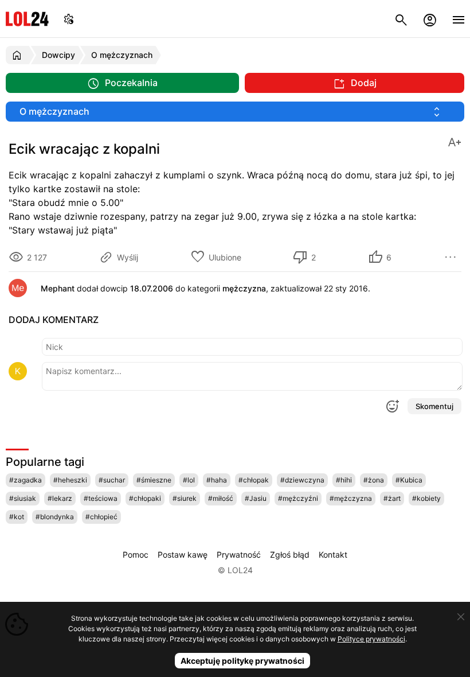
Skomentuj (434, 406)
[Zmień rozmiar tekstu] (454, 141)
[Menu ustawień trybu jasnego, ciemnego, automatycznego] (68, 18)
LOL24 (27, 18)
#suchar (112, 480)
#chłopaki (145, 498)
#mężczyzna (351, 498)
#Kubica (408, 480)
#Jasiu (256, 498)
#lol (189, 480)
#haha (216, 480)
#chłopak (253, 480)
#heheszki (70, 480)
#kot (16, 516)
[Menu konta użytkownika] (429, 18)
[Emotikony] (392, 406)
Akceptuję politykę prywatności (242, 661)
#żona (373, 480)
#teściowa (100, 498)
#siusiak (22, 498)
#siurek (185, 498)
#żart (392, 498)
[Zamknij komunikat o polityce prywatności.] (461, 616)
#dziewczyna (302, 480)
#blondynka (55, 516)
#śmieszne (153, 480)
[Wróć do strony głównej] (18, 55)
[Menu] (458, 18)
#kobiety (426, 498)
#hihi (344, 480)
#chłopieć (101, 516)
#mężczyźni (298, 498)
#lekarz (60, 498)
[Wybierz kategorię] (235, 112)
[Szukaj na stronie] (401, 18)
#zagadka (25, 480)
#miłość (220, 498)
